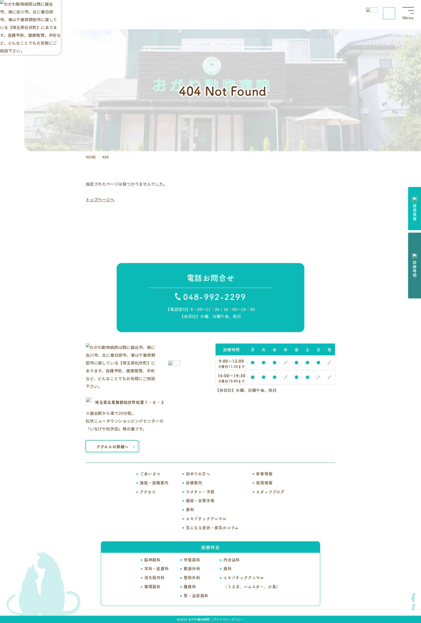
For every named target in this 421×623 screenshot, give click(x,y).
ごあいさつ (150, 473)
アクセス (148, 491)
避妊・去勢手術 (200, 500)
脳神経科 (152, 559)
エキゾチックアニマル (206, 518)
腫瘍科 (190, 586)
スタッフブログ (270, 491)
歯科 (190, 509)
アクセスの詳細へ (112, 446)
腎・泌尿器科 (196, 595)
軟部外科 (192, 568)
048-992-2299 (214, 296)
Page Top (413, 602)
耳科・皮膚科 (156, 568)
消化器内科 (154, 577)
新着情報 (264, 473)
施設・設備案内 (154, 482)
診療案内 (194, 482)
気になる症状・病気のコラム (212, 527)
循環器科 (152, 586)
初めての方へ (198, 473)
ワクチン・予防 (200, 491)
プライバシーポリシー (228, 619)
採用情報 (264, 482)
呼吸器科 (192, 559)
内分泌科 (231, 559)
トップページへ (100, 199)
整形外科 (192, 577)
